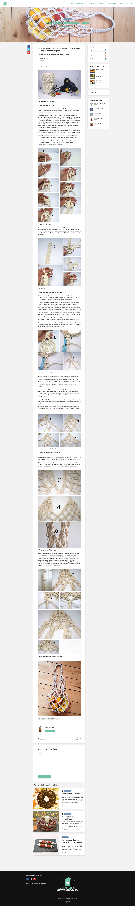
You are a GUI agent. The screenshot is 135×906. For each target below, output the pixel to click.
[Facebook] (27, 879)
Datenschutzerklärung (67, 902)
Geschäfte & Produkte (81, 3)
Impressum (67, 901)
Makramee (43, 718)
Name (39, 770)
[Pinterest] (34, 879)
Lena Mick (65, 806)
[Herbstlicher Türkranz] (46, 798)
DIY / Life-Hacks (112, 3)
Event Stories (93, 3)
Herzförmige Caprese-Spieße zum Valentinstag (72, 841)
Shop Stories (70, 3)
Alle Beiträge (122, 3)
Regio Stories (102, 3)
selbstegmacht (51, 718)
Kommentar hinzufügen (73, 30)
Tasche (57, 718)
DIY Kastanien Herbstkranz (67, 818)
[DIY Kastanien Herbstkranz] (46, 821)
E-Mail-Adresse (55, 770)
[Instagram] (31, 879)
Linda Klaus (65, 852)
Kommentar (40, 753)
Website (68, 770)
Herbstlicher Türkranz (71, 793)
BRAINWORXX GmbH (73, 898)
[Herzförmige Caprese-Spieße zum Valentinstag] (46, 844)
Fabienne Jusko (55, 30)
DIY (39, 718)
